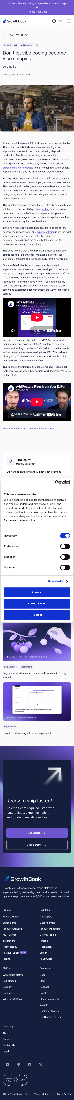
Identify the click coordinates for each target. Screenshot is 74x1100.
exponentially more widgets (18, 167)
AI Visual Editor (14, 952)
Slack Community (49, 998)
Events (43, 992)
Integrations (9, 940)
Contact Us (9, 1045)
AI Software (46, 958)
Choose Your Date (37, 11)
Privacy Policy (62, 1094)
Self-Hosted (9, 980)
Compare (8, 992)
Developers (46, 916)
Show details (55, 581)
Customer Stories (49, 1010)
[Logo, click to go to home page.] (16, 21)
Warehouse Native (13, 974)
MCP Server (9, 934)
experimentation (46, 231)
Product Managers (50, 928)
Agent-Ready (10, 946)
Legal (6, 1051)
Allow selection (37, 603)
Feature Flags (10, 916)
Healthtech (46, 946)
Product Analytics (12, 928)
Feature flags (43, 209)
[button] (37, 833)
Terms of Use (41, 1094)
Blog (42, 980)
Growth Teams (48, 934)
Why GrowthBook (12, 998)
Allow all (37, 592)
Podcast (44, 986)
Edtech (43, 952)
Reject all (37, 614)
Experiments (9, 922)
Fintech (44, 940)
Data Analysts (47, 922)
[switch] (65, 546)
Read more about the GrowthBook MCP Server (29, 428)
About (6, 1033)
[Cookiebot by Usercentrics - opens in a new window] (55, 482)
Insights (44, 1004)
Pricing (6, 958)
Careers (7, 1039)
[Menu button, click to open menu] (69, 21)
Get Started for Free (51, 1016)
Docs (42, 974)
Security (7, 986)
